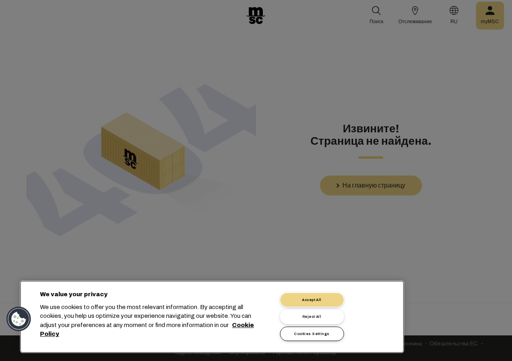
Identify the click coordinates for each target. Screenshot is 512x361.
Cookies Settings (311, 334)
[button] (19, 319)
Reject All (312, 317)
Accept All (312, 300)
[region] (212, 317)
